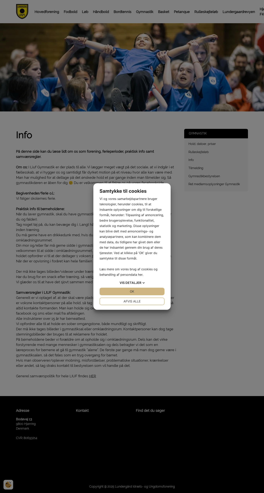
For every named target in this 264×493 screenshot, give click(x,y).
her (140, 274)
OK (132, 291)
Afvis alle (132, 301)
